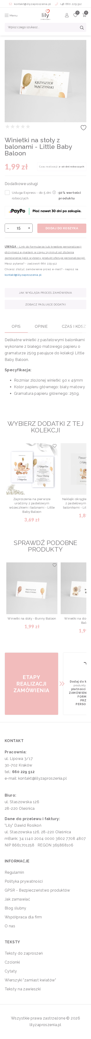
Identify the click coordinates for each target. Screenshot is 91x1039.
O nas (10, 926)
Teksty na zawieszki (23, 989)
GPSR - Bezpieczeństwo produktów (37, 890)
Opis (16, 326)
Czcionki (12, 962)
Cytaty (11, 971)
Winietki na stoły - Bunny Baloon (31, 618)
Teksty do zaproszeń (24, 953)
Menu (13, 15)
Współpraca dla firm (23, 917)
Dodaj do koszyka (62, 228)
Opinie (41, 326)
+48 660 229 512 (70, 4)
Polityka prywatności (24, 881)
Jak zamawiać (17, 899)
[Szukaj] (82, 28)
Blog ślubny (15, 908)
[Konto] (67, 16)
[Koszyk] (84, 16)
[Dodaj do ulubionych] (83, 129)
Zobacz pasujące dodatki (45, 304)
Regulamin (14, 872)
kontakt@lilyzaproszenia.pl (32, 4)
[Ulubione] (75, 16)
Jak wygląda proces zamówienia (45, 292)
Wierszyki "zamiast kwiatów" (30, 980)
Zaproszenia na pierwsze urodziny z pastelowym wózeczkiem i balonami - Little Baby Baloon (32, 505)
